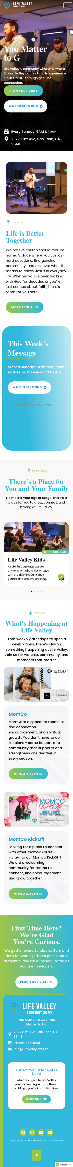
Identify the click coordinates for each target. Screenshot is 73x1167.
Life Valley (23, 4)
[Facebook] (23, 1132)
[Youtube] (41, 1132)
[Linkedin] (50, 1132)
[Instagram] (32, 1132)
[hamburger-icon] (67, 5)
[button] (55, 552)
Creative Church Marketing (47, 1140)
